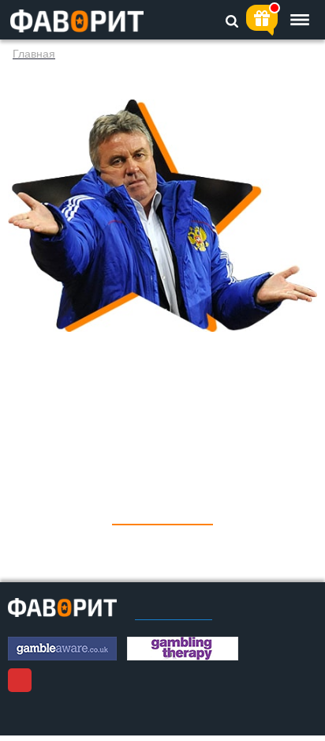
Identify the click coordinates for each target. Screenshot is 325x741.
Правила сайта (173, 614)
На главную (162, 513)
